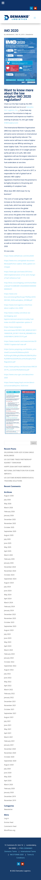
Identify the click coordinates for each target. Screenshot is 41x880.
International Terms (28, 851)
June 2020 (7, 773)
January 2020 (9, 792)
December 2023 (10, 614)
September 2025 (10, 531)
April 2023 (7, 646)
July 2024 (7, 587)
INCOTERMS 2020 (16, 854)
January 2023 (9, 658)
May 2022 (7, 682)
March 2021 (8, 737)
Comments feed (10, 826)
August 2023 (9, 630)
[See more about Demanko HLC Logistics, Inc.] (19, 110)
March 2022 (8, 689)
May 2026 (7, 504)
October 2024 (9, 575)
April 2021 (7, 733)
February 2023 (9, 654)
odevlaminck (10, 34)
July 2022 (7, 674)
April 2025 (7, 551)
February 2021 (9, 741)
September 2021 (10, 713)
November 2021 (10, 705)
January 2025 (9, 563)
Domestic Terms (10, 851)
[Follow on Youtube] (35, 8)
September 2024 (10, 579)
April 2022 (7, 686)
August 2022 (9, 670)
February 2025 (9, 559)
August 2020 (9, 765)
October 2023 (9, 622)
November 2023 (10, 618)
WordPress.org (9, 830)
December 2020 (10, 749)
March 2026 (8, 507)
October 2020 (9, 757)
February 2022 (9, 693)
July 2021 (7, 721)
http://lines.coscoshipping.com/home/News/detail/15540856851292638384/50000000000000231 (20, 286)
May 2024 (7, 595)
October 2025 (9, 527)
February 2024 (9, 606)
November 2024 (10, 571)
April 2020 (7, 780)
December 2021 (10, 701)
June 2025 (7, 543)
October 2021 (9, 709)
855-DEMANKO (26, 848)
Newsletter (29, 34)
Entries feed (8, 822)
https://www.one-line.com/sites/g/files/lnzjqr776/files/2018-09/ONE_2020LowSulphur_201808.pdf (20, 297)
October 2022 (9, 662)
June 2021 (7, 725)
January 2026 (9, 515)
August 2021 (9, 717)
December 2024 (10, 567)
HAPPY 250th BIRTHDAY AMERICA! (17, 467)
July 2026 (7, 500)
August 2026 (9, 496)
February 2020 (9, 788)
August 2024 (9, 583)
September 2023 (10, 626)
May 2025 (7, 547)
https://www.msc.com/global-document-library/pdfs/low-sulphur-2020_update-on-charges (20, 263)
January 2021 (9, 745)
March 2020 (8, 784)
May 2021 (7, 729)
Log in (6, 818)
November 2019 (10, 800)
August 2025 (9, 535)
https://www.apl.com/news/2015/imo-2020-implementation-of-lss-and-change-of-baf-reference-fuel (20, 275)
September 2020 (10, 761)
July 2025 (7, 539)
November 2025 (10, 523)
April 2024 (7, 598)
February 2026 (9, 511)
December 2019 (10, 796)
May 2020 (7, 777)
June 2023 (7, 638)
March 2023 (8, 650)
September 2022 (10, 666)
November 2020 (10, 753)
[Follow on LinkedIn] (31, 8)
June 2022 (7, 678)
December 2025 (10, 519)
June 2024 (7, 591)
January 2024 (9, 610)
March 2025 (8, 555)
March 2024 (8, 602)
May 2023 (7, 642)
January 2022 (9, 697)
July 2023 (7, 634)
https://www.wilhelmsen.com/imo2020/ (19, 256)
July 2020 (7, 769)
